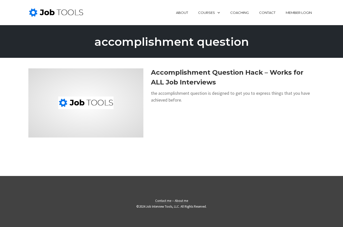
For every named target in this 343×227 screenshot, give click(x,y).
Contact (267, 13)
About (182, 13)
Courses (206, 13)
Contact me (163, 201)
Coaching (239, 13)
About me (181, 201)
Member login (299, 13)
